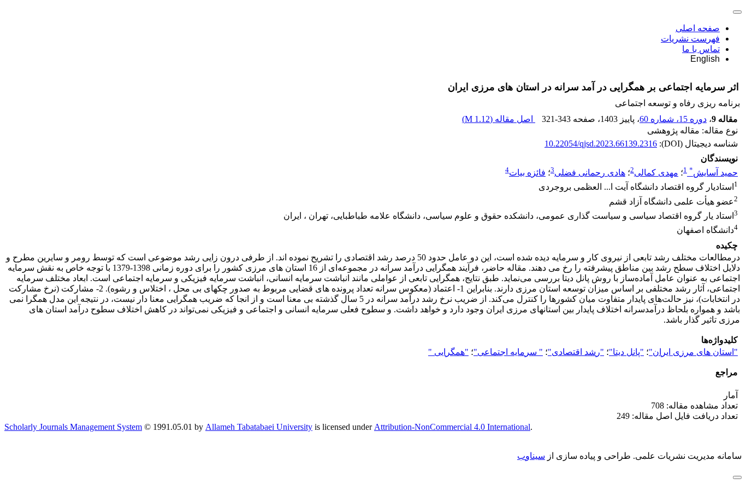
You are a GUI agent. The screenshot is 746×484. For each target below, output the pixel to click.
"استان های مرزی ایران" (693, 352)
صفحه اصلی (698, 28)
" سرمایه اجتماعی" (508, 352)
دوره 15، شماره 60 (673, 119)
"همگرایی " (448, 352)
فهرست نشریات (690, 38)
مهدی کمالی (656, 172)
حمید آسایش (713, 172)
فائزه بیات (527, 172)
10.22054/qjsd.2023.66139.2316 (600, 143)
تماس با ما (701, 49)
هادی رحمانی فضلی (589, 172)
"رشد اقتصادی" (576, 352)
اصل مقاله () (498, 119)
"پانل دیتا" (626, 352)
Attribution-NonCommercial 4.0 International (452, 426)
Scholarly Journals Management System (73, 426)
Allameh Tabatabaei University (258, 426)
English (705, 58)
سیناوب (531, 455)
